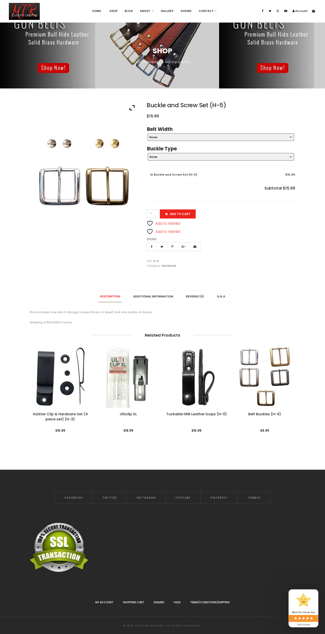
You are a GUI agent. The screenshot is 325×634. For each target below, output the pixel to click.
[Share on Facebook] (152, 247)
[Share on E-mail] (195, 247)
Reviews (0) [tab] (195, 296)
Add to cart (180, 214)
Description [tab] (110, 296)
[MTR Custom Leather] (24, 11)
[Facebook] (262, 10)
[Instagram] (278, 10)
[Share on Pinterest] (173, 247)
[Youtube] (286, 10)
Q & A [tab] (221, 296)
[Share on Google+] (184, 247)
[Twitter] (270, 10)
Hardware (168, 266)
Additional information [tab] (153, 296)
